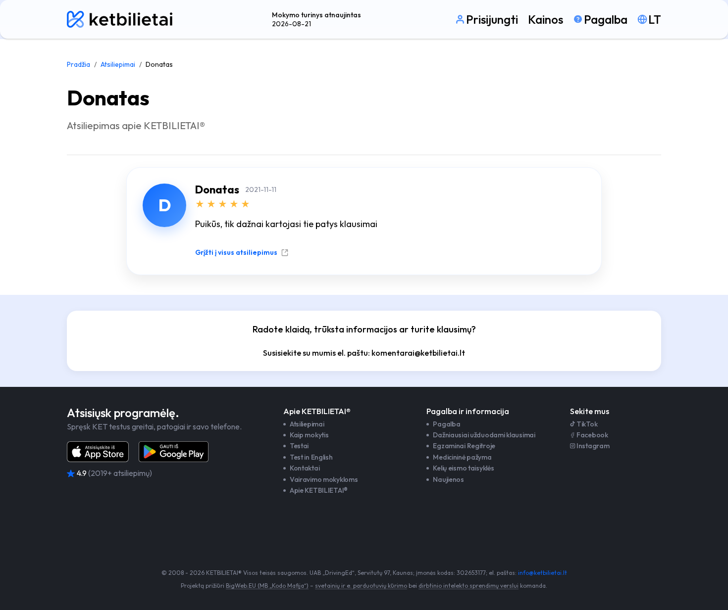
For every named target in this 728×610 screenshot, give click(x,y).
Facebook (592, 434)
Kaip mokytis (309, 434)
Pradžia (78, 64)
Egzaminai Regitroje (464, 445)
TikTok (586, 424)
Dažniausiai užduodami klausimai (484, 434)
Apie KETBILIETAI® (319, 490)
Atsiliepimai (118, 64)
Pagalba (446, 424)
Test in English (311, 457)
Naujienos (448, 479)
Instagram (592, 445)
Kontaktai (304, 468)
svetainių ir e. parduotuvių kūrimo (361, 585)
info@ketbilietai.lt (542, 572)
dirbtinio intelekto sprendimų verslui (468, 585)
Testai (299, 445)
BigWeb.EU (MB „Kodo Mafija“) (267, 585)
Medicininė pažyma (462, 457)
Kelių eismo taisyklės (463, 468)
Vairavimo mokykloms (324, 479)
